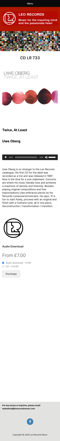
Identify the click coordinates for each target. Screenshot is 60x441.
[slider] (52, 157)
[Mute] (46, 157)
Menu (30, 3)
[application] (30, 157)
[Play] (5, 157)
